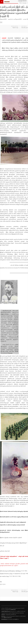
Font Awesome (4, 619)
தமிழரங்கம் (3, 614)
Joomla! (2, 611)
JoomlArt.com (13, 609)
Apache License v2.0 (8, 617)
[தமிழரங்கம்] (7, 1)
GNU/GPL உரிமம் (7, 611)
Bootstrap (3, 616)
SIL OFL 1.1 (17, 619)
